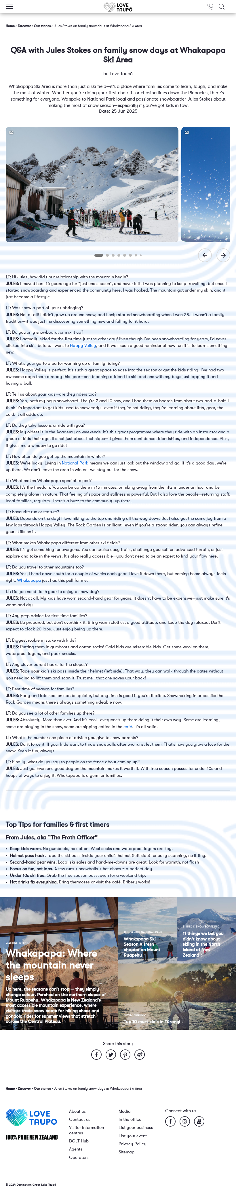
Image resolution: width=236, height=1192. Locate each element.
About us (77, 1111)
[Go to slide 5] (124, 255)
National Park (75, 463)
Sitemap (126, 1152)
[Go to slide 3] (113, 255)
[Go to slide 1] (98, 255)
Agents (75, 1149)
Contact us (79, 1119)
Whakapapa (29, 580)
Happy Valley (83, 345)
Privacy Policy (132, 1144)
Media (125, 1111)
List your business (136, 1127)
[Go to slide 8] (141, 255)
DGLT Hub (79, 1141)
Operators (79, 1157)
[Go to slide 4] (118, 255)
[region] (118, 194)
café (127, 726)
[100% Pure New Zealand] (32, 1137)
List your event (133, 1136)
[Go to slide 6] (130, 255)
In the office (130, 1119)
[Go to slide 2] (107, 255)
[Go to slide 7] (136, 255)
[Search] (221, 6)
